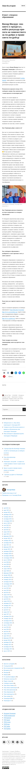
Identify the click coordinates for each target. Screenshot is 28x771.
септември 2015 (8, 649)
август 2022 (7, 523)
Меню (23, 5)
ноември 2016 (7, 618)
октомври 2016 (8, 620)
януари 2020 (7, 575)
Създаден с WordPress (15, 751)
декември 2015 (8, 642)
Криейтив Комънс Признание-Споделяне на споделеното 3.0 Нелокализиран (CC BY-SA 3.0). (14, 762)
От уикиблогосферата (9, 677)
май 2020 (6, 566)
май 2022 (6, 529)
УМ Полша (7, 724)
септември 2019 (8, 584)
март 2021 (6, 545)
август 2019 (7, 586)
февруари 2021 (8, 547)
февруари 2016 (8, 638)
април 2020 (7, 568)
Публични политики (9, 679)
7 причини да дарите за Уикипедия (13, 474)
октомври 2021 (8, 542)
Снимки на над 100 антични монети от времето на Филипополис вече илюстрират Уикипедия (14, 429)
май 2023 (6, 508)
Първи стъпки (7, 681)
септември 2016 (8, 623)
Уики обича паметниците (10, 687)
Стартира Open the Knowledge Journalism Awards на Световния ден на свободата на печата (14, 451)
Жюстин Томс (7, 395)
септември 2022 (8, 521)
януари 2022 (7, 538)
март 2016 (6, 636)
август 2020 (7, 560)
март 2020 (6, 571)
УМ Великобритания (9, 715)
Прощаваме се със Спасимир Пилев (11, 495)
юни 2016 (6, 629)
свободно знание (13, 398)
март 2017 (6, 614)
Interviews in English (9, 664)
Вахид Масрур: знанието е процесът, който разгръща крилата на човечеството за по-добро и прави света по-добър (14, 30)
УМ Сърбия (7, 726)
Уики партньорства (9, 694)
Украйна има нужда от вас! (9, 493)
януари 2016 (7, 640)
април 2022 (7, 532)
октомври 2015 (8, 646)
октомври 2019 (8, 581)
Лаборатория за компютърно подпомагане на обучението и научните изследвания (13, 754)
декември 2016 (8, 616)
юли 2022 (6, 525)
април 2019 (7, 594)
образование (15, 397)
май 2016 (6, 631)
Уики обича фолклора (9, 457)
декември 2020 (8, 551)
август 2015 (7, 651)
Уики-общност (5, 400)
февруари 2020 (8, 573)
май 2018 (6, 599)
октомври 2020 (8, 555)
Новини (6, 674)
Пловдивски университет (15, 756)
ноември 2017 (7, 605)
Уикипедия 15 (7, 700)
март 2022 (6, 534)
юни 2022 (6, 527)
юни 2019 (6, 590)
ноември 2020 (7, 553)
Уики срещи (7, 696)
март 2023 (6, 510)
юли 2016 (6, 627)
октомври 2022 (8, 519)
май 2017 (6, 610)
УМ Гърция (7, 720)
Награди (6, 672)
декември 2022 (8, 514)
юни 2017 (6, 607)
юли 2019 (6, 588)
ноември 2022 (7, 516)
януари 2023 (7, 512)
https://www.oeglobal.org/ (8, 318)
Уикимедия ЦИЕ (8, 698)
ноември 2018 (7, 597)
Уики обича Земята (9, 685)
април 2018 (7, 601)
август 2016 (7, 625)
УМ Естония (7, 722)
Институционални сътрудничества (13, 668)
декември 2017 (8, 603)
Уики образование (8, 692)
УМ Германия (7, 717)
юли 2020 (6, 562)
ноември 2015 (7, 644)
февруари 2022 (8, 536)
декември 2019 (8, 577)
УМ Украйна (7, 728)
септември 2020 (8, 558)
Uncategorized (7, 666)
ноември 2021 (7, 540)
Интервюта (21, 395)
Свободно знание (6, 397)
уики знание (20, 398)
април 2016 (7, 633)
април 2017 (7, 612)
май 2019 (6, 592)
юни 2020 (6, 564)
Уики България (9, 5)
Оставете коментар (14, 400)
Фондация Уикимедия (9, 713)
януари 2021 (7, 549)
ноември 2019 (7, 579)
